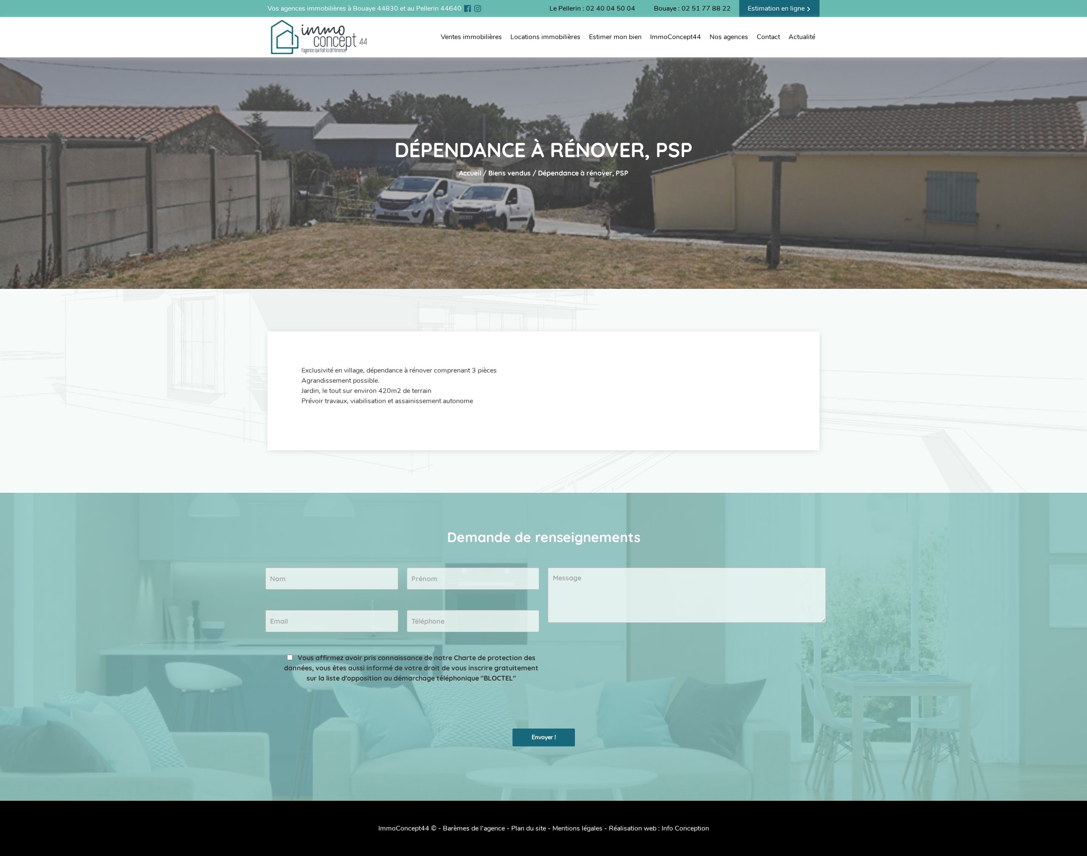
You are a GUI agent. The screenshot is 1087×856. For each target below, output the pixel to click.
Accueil (470, 173)
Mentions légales (577, 828)
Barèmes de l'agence (474, 828)
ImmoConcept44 (675, 37)
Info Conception (685, 828)
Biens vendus (509, 173)
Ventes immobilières (471, 37)
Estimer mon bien (615, 37)
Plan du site (528, 828)
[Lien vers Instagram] (477, 8)
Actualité (801, 37)
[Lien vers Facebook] (467, 8)
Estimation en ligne (777, 8)
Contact (768, 37)
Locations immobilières (545, 37)
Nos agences (729, 37)
